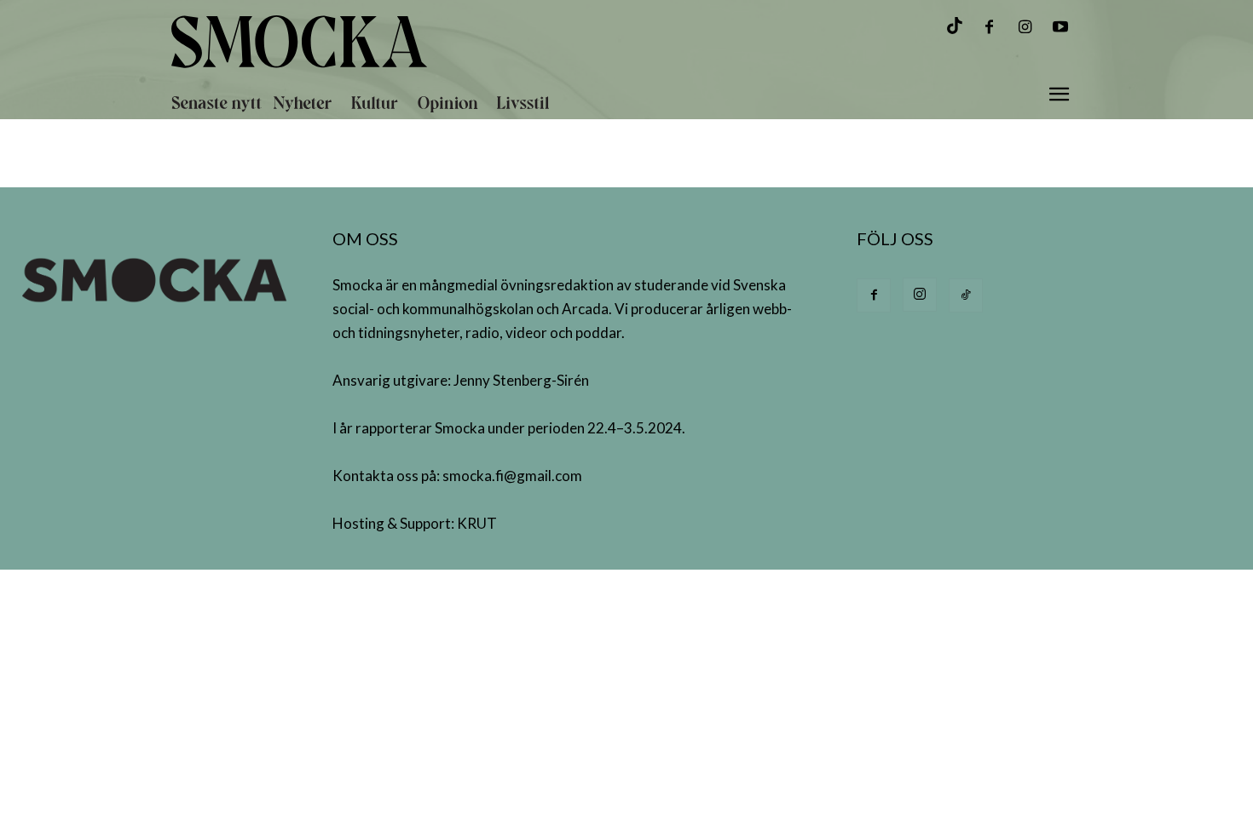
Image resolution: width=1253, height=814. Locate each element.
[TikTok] (966, 295)
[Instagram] (1024, 28)
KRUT (477, 523)
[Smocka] (468, 41)
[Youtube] (1060, 28)
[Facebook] (988, 28)
